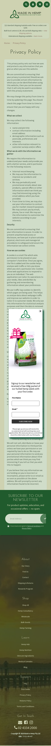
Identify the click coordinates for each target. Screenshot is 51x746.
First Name (16, 398)
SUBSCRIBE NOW (25, 421)
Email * (15, 409)
